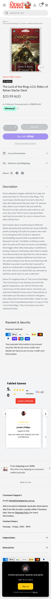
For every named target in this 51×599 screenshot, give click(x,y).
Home (5, 21)
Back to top (25, 482)
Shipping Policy (22, 512)
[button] (47, 5)
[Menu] (4, 5)
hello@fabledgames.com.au (22, 500)
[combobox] (25, 13)
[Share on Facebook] (17, 173)
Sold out (34, 127)
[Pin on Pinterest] (22, 173)
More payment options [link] (25, 143)
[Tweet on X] (11, 173)
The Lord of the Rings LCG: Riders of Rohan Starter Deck (23, 23)
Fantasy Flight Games (12, 77)
